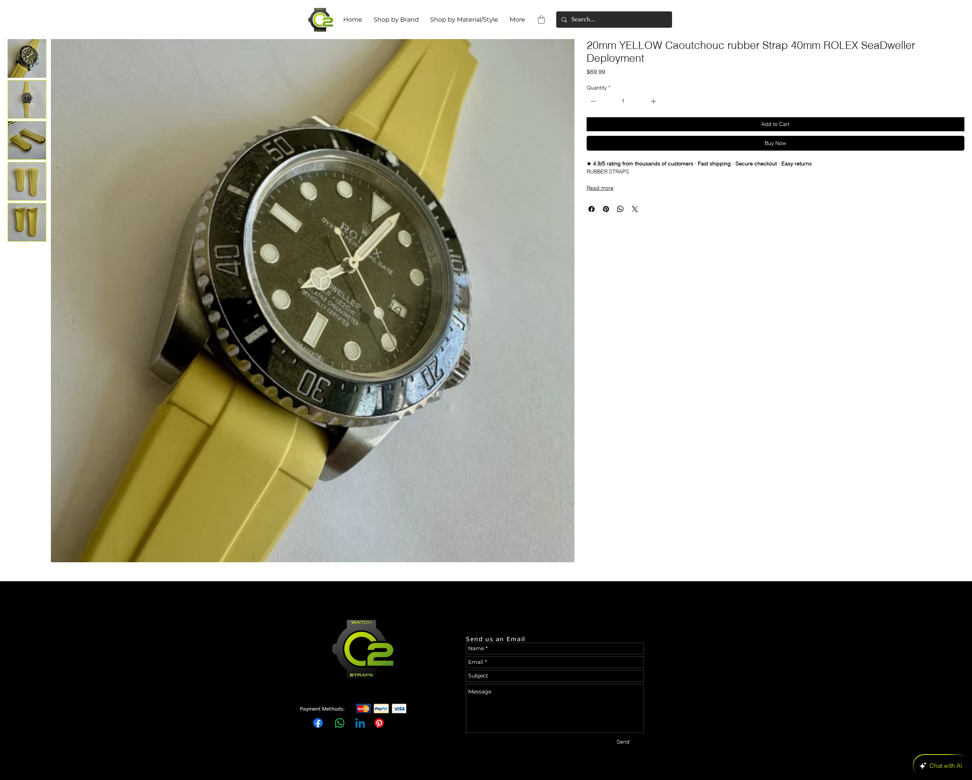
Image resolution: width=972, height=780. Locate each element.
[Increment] (654, 101)
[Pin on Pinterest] (606, 209)
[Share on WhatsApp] (620, 209)
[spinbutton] (623, 101)
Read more (600, 187)
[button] (541, 20)
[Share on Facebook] (591, 209)
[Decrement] (592, 101)
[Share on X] (634, 209)
